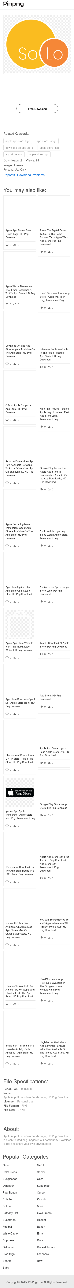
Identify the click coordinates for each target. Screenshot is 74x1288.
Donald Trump (45, 1247)
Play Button (10, 1192)
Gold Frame (44, 1213)
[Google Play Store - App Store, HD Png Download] (54, 799)
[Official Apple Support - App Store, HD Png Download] (20, 400)
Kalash (41, 1199)
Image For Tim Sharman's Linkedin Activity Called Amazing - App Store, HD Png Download (20, 1051)
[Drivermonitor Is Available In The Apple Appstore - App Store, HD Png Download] (54, 343)
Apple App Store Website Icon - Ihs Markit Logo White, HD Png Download (19, 646)
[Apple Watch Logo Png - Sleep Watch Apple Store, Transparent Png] (54, 525)
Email (40, 1233)
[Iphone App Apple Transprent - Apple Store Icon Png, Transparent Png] (20, 805)
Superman (9, 1220)
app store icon (14, 154)
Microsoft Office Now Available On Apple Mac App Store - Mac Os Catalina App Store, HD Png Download (19, 930)
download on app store (19, 147)
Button (7, 1206)
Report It (9, 175)
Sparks (7, 1261)
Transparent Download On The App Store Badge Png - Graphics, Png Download (20, 870)
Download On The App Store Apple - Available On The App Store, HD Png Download (20, 351)
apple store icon (49, 147)
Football (7, 1226)
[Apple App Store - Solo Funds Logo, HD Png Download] (20, 225)
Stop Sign (9, 1254)
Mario (40, 1206)
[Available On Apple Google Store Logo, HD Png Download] (54, 581)
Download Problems (31, 175)
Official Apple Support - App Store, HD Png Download (18, 408)
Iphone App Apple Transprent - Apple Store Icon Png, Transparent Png (20, 814)
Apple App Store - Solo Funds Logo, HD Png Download (18, 233)
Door (40, 1240)
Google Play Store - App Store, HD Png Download (53, 805)
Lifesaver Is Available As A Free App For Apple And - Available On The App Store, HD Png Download (20, 991)
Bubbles (8, 1199)
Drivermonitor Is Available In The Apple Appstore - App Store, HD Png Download (54, 354)
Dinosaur (8, 1185)
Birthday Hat (10, 1213)
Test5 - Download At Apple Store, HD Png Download (54, 644)
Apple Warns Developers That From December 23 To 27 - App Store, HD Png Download (20, 291)
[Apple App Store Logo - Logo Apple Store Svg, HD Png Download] (54, 743)
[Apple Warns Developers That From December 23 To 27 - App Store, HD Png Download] (20, 281)
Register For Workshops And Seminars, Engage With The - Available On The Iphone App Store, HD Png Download (54, 1049)
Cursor (41, 1192)
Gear (6, 1165)
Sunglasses (10, 1179)
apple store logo (39, 154)
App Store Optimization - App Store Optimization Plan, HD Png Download (19, 590)
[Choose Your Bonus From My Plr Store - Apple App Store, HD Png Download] (20, 749)
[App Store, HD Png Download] (54, 690)
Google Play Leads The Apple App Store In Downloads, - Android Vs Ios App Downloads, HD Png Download (53, 475)
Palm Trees (10, 1172)
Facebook (43, 1254)
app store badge (47, 141)
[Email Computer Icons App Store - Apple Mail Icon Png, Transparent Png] (54, 288)
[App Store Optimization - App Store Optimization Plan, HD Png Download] (20, 581)
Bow (40, 1261)
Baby (6, 1267)
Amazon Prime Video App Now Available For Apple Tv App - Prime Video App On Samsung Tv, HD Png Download (20, 468)
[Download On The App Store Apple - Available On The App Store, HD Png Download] (20, 340)
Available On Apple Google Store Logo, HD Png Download (54, 590)
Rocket (41, 1220)
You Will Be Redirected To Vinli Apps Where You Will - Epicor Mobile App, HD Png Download (54, 925)
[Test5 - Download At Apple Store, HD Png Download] (54, 637)
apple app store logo (18, 141)
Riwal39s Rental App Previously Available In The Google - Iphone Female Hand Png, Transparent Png (52, 986)
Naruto (41, 1165)
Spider (41, 1172)
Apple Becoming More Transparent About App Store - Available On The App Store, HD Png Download (19, 531)
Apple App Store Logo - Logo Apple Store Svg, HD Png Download (54, 751)
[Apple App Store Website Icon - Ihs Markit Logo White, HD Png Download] (20, 637)
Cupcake (8, 1240)
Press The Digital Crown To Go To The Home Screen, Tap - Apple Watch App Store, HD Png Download (54, 237)
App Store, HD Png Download (50, 697)
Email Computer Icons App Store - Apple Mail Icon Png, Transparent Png (54, 296)
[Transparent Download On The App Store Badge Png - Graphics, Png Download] (20, 861)
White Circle (10, 1233)
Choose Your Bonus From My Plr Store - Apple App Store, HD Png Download (20, 758)
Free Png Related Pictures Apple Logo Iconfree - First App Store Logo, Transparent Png (54, 414)
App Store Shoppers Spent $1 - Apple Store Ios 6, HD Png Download (20, 702)
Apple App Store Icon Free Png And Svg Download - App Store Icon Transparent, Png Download (54, 863)
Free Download (37, 109)
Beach (41, 1226)
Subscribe (43, 1185)
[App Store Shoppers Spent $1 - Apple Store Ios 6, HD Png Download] (20, 694)
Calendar (8, 1247)
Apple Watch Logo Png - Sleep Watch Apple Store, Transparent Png (54, 534)
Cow (40, 1179)
